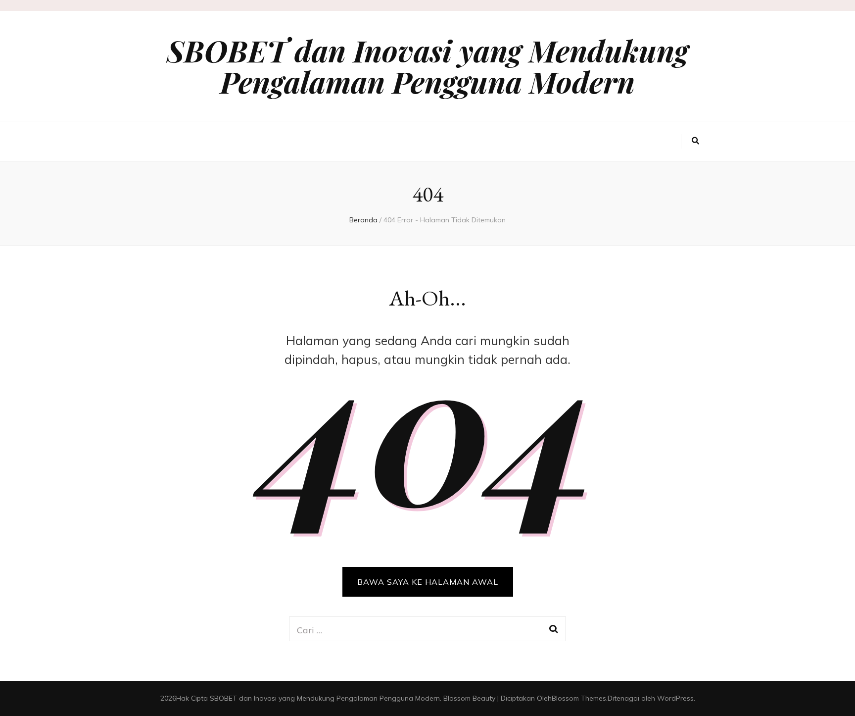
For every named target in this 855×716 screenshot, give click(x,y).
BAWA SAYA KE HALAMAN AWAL (427, 582)
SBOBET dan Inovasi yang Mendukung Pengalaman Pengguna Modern (427, 65)
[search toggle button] (695, 141)
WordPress (675, 698)
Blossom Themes (579, 698)
